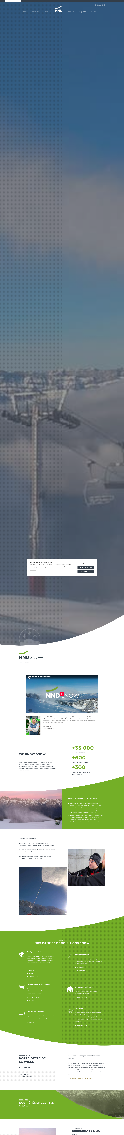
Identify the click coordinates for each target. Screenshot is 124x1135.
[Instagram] (100, 5)
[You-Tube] (104, 5)
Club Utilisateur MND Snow (30, 1)
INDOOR (31, 1000)
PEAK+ (31, 973)
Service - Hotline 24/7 (13, 1)
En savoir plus (33, 569)
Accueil (20, 662)
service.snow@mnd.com (27, 1076)
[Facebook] (98, 5)
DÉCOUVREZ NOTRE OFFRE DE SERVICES (82, 1078)
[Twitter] (102, 5)
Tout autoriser (85, 571)
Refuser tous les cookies (86, 567)
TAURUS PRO (81, 967)
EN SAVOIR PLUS (82, 998)
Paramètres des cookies (86, 563)
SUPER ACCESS (33, 976)
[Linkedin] (95, 5)
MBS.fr (53, 1)
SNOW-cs (31, 1022)
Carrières (45, 1)
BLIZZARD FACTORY (35, 997)
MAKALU (31, 970)
